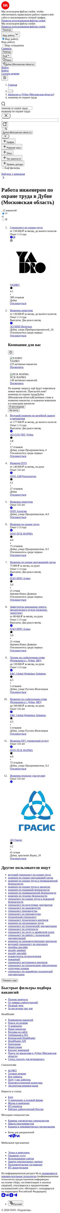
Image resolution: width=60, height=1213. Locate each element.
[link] (7, 60)
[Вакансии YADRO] (33, 263)
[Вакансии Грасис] (33, 811)
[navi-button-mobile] (4, 78)
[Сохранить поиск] (4, 124)
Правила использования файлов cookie (23, 26)
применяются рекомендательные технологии (29, 1175)
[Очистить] (6, 115)
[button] (5, 67)
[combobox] (16, 108)
